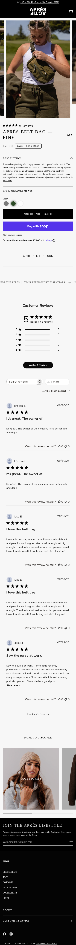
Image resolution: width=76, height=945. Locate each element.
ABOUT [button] (7, 910)
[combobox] (56, 391)
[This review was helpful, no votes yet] (59, 446)
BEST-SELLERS (10, 872)
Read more (7, 180)
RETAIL (6, 898)
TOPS (5, 877)
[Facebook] (4, 934)
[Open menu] (8, 11)
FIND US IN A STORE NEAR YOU (40, 2)
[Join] (70, 841)
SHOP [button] (6, 861)
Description (12, 158)
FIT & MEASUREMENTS (18, 191)
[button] (6, 203)
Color (5, 199)
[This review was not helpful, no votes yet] (66, 446)
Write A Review (38, 365)
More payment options (12, 235)
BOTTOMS (8, 882)
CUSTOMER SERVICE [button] (16, 921)
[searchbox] (22, 381)
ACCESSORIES (10, 887)
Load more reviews (38, 714)
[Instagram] (11, 934)
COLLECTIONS (10, 893)
